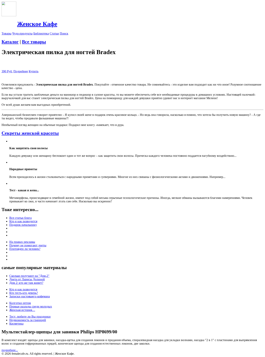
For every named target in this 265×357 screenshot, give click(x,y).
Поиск (64, 33)
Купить (33, 71)
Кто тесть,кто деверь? (23, 293)
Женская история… (22, 310)
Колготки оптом (20, 303)
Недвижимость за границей (27, 320)
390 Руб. (7, 71)
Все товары (34, 41)
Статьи (54, 33)
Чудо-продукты (22, 33)
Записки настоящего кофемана (29, 296)
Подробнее (20, 71)
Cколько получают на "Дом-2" (29, 275)
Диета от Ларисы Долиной (27, 279)
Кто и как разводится (23, 221)
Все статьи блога (20, 217)
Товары (6, 33)
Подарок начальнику (23, 224)
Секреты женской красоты (30, 133)
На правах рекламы (22, 241)
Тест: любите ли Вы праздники (30, 316)
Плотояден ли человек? (24, 248)
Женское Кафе (37, 23)
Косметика (16, 323)
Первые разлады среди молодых (30, 306)
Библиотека (41, 33)
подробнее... (10, 350)
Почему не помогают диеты (27, 245)
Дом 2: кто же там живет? (26, 282)
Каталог (10, 41)
